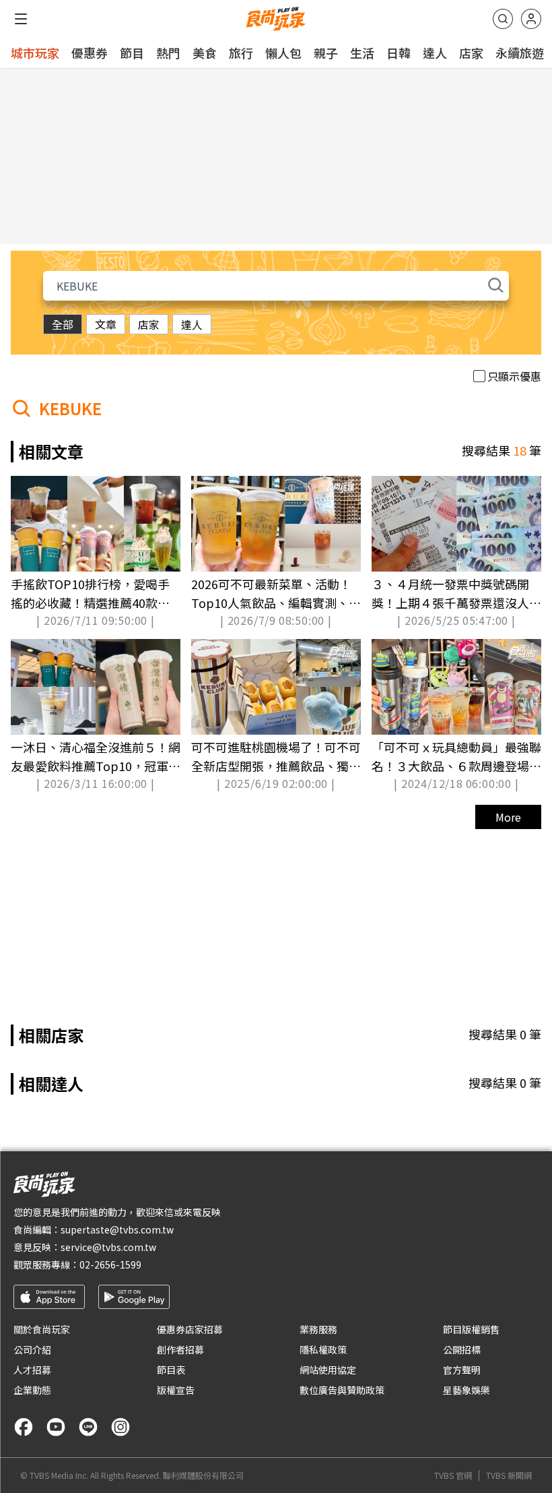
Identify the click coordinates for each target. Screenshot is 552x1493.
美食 (205, 52)
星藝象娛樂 (466, 1390)
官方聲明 (462, 1369)
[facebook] (23, 1427)
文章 (105, 324)
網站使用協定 (328, 1369)
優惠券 (89, 52)
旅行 (241, 52)
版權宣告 (176, 1390)
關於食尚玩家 (41, 1329)
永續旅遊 (519, 52)
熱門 (168, 52)
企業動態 (32, 1390)
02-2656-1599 (110, 1264)
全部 (62, 324)
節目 (132, 52)
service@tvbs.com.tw (108, 1247)
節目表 (171, 1369)
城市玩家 (35, 52)
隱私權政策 (323, 1349)
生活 (362, 52)
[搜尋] (503, 19)
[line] (88, 1427)
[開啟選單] (21, 19)
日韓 (398, 52)
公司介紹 (32, 1349)
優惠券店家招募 (190, 1329)
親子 (326, 52)
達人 (435, 52)
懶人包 (283, 52)
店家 (471, 52)
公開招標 (462, 1349)
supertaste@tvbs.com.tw (117, 1229)
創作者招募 (180, 1349)
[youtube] (56, 1427)
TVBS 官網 (453, 1475)
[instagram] (120, 1427)
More (508, 817)
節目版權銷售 (471, 1329)
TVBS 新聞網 (509, 1475)
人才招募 (32, 1369)
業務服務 (318, 1329)
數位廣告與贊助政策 (342, 1390)
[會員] (531, 19)
